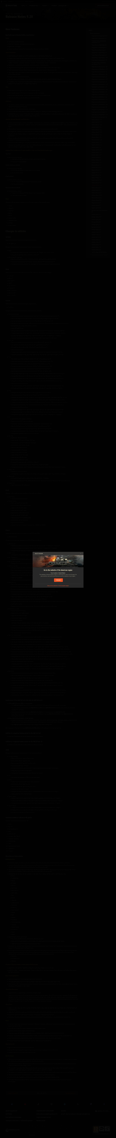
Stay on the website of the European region (58, 585)
